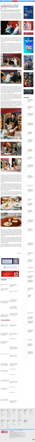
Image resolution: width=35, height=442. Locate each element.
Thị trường (8, 414)
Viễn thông (19, 424)
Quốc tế (31, 413)
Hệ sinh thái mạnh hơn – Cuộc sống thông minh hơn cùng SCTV (30, 260)
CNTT (19, 423)
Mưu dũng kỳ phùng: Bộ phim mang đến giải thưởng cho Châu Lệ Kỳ (13, 401)
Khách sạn (2, 423)
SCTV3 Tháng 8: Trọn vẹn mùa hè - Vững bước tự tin (30, 253)
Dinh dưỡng (8, 426)
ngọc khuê (3, 278)
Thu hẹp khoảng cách (13, 338)
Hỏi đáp (13, 413)
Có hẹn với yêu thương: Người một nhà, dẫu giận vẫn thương (14, 334)
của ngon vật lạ (10, 278)
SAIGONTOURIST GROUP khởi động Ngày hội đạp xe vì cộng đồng (30, 150)
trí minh (6, 278)
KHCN (19, 422)
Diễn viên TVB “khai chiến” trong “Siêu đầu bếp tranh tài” (4, 400)
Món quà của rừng (12, 392)
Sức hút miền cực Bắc (13, 374)
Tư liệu (13, 423)
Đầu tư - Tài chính (9, 415)
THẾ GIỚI (13, 420)
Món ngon (2, 425)
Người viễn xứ (14, 424)
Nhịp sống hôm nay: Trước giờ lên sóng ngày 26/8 (30, 100)
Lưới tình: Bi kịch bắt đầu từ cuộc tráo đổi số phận (30, 289)
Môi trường (2, 415)
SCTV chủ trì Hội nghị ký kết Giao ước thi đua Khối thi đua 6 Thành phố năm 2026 (30, 331)
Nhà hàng (2, 426)
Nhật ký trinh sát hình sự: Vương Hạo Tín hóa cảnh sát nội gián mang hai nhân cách (14, 348)
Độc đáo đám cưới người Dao (5, 353)
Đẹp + (7, 423)
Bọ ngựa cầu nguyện (30, 312)
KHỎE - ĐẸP (8, 420)
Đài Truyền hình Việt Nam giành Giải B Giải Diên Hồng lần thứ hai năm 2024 (4, 315)
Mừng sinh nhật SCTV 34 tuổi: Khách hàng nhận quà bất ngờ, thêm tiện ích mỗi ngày (30, 115)
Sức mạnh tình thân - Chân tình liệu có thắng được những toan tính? (4, 342)
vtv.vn (21, 253)
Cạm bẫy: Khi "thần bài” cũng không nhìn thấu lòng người (30, 276)
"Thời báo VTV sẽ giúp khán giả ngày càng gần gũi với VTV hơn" (5, 289)
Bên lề (30, 414)
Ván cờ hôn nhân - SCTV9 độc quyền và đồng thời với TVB (13, 356)
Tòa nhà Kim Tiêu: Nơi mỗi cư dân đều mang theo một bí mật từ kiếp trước (13, 364)
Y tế (1, 416)
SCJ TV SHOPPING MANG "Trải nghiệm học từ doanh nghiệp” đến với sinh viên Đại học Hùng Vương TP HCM (30, 319)
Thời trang (19, 415)
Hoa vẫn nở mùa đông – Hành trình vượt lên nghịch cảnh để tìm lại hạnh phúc (4, 364)
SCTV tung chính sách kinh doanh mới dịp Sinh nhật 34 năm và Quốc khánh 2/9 (30, 244)
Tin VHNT (19, 416)
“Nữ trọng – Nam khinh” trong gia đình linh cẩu (30, 158)
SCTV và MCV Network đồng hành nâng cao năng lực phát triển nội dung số (30, 176)
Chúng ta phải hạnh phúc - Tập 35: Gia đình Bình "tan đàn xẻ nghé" (13, 285)
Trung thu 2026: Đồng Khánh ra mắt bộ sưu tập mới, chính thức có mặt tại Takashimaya (30, 166)
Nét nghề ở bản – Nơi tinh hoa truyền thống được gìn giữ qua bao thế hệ (4, 334)
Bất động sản (8, 416)
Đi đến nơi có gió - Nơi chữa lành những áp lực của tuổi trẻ (13, 382)
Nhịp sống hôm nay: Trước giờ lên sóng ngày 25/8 (30, 107)
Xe (18, 425)
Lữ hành (2, 424)
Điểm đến (2, 422)
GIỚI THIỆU (25, 420)
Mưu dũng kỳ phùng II (30, 267)
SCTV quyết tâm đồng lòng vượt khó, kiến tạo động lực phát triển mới (30, 322)
